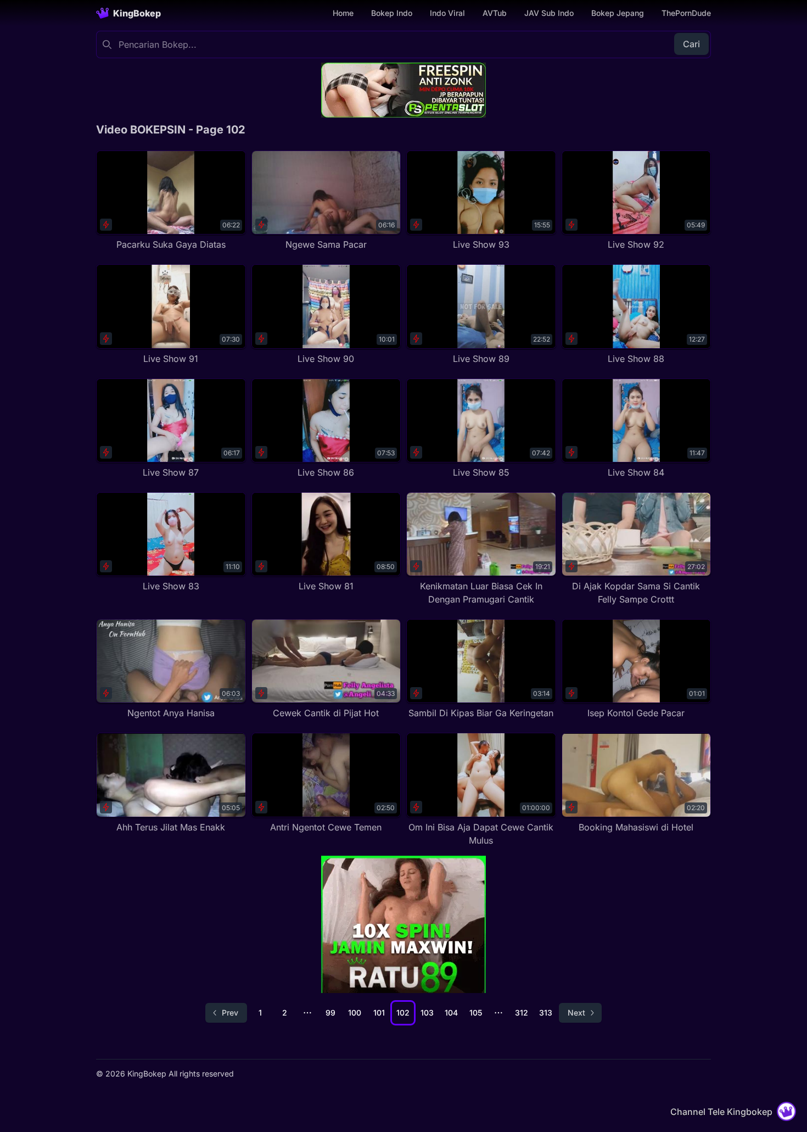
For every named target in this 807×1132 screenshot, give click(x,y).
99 (330, 1012)
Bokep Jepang (617, 13)
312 (521, 1012)
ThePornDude (686, 13)
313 (545, 1012)
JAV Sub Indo (549, 13)
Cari (691, 43)
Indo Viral (447, 13)
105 (475, 1012)
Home (343, 13)
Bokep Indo (391, 13)
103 (427, 1012)
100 (354, 1012)
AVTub (495, 13)
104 (451, 1012)
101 (379, 1012)
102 (403, 1012)
